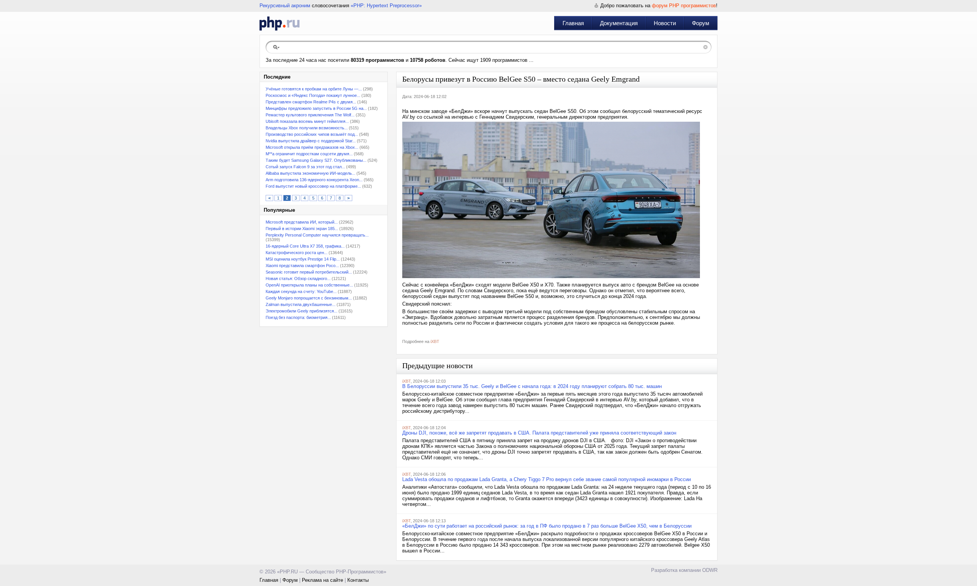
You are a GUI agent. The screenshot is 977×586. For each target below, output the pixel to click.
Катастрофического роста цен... (296, 252)
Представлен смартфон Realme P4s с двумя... (311, 102)
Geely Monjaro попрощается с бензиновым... (309, 298)
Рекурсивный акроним (285, 5)
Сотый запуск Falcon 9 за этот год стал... (305, 166)
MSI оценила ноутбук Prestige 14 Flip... (303, 259)
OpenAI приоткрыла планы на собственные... (309, 285)
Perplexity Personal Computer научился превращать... (317, 235)
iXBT (434, 341)
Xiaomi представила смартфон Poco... (302, 265)
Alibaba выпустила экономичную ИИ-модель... (310, 173)
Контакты (358, 580)
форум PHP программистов (684, 5)
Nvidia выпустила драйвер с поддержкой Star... (311, 140)
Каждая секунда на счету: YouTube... (301, 291)
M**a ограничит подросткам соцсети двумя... (309, 153)
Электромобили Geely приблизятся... (301, 311)
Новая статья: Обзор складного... (298, 278)
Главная (573, 23)
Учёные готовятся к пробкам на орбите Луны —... (314, 89)
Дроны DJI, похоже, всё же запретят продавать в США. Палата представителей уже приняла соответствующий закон (539, 433)
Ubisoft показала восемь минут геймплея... (307, 121)
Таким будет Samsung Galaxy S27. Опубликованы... (316, 160)
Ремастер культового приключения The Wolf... (310, 115)
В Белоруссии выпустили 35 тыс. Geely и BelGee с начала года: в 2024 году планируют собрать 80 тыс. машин (532, 386)
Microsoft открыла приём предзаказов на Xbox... (312, 147)
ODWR (709, 570)
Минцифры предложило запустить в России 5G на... (316, 108)
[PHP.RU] (280, 23)
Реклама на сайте (322, 580)
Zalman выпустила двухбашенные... (300, 304)
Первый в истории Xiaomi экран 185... (302, 228)
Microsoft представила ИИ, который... (302, 222)
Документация (619, 23)
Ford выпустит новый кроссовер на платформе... (313, 186)
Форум (700, 23)
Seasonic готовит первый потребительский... (309, 272)
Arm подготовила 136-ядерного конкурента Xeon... (314, 179)
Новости (665, 23)
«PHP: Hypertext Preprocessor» (386, 5)
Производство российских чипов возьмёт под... (312, 134)
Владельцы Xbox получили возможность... (307, 128)
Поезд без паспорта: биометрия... (298, 317)
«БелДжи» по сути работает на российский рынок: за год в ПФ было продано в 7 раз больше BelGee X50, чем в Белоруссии (547, 526)
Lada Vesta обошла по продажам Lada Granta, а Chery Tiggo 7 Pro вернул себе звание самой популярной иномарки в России (546, 479)
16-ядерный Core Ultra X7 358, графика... (305, 246)
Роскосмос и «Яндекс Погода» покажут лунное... (313, 95)
